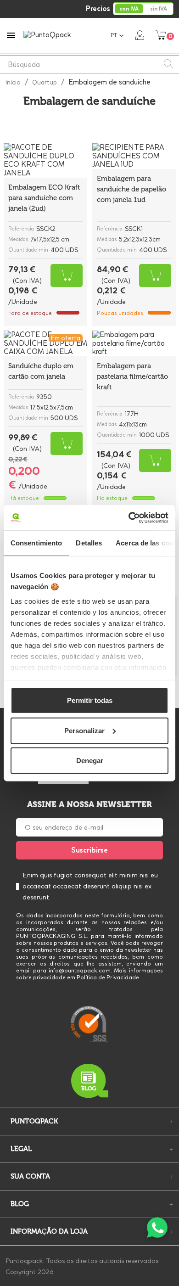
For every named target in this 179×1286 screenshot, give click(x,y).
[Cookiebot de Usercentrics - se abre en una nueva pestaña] (128, 517)
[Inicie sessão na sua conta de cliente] (139, 35)
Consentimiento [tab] (36, 543)
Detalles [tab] (89, 543)
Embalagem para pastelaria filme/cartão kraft (132, 376)
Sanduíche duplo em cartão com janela (40, 371)
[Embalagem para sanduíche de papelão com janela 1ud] (134, 156)
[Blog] (89, 1081)
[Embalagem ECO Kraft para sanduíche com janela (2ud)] (45, 160)
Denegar (89, 760)
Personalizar (84, 730)
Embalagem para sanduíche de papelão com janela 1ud (131, 189)
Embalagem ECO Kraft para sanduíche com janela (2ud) (44, 198)
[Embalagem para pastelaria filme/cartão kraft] (134, 343)
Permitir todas (89, 700)
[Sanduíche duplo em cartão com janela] (45, 343)
